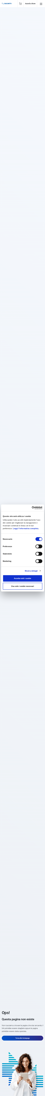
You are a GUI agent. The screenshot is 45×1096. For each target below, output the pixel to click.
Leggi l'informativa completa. (26, 528)
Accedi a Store (30, 4)
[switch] (38, 546)
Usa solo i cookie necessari (22, 586)
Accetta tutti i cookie (22, 578)
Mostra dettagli (31, 571)
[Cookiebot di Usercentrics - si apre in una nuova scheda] (32, 507)
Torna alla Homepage (22, 1038)
